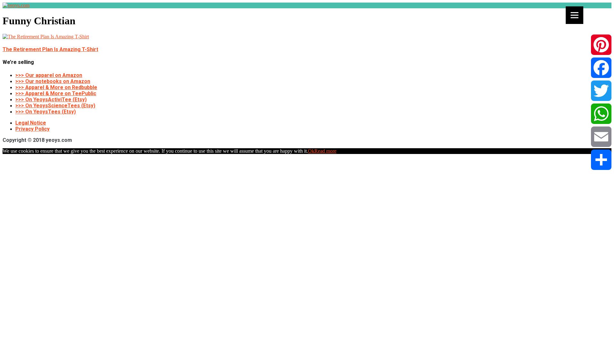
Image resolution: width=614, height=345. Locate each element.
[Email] (601, 136)
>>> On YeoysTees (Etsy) (45, 112)
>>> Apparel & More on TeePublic (55, 93)
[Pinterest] (601, 44)
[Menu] (574, 15)
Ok (311, 151)
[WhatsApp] (601, 113)
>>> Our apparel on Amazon (48, 75)
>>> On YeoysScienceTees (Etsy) (55, 106)
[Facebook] (601, 67)
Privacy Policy (32, 129)
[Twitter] (601, 90)
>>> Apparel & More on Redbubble (56, 87)
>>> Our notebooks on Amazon (52, 81)
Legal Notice (30, 123)
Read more (325, 151)
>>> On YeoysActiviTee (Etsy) (51, 99)
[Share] (601, 159)
